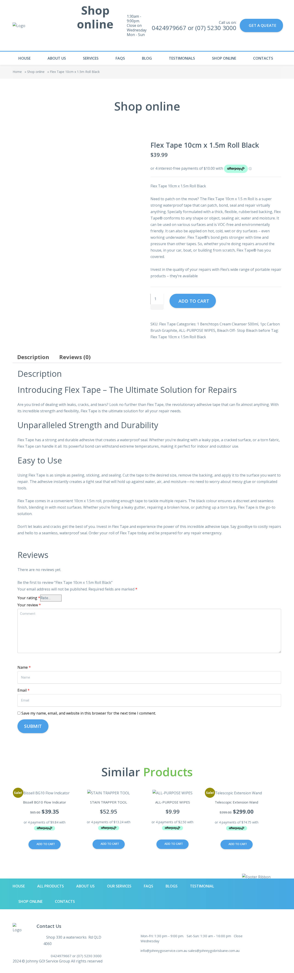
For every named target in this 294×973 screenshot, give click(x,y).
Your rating (28, 597)
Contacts (263, 58)
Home (17, 71)
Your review (29, 604)
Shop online (224, 58)
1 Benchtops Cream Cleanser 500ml (227, 324)
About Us (57, 58)
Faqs (120, 58)
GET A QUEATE (262, 25)
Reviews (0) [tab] (75, 357)
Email (23, 690)
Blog (147, 58)
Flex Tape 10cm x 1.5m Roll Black (178, 336)
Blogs (172, 886)
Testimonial (202, 886)
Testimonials (182, 58)
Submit (33, 726)
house (24, 58)
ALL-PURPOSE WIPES (197, 330)
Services (91, 58)
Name (24, 667)
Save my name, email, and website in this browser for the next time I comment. (88, 713)
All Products (50, 886)
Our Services (119, 886)
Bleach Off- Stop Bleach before (243, 330)
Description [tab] (33, 357)
